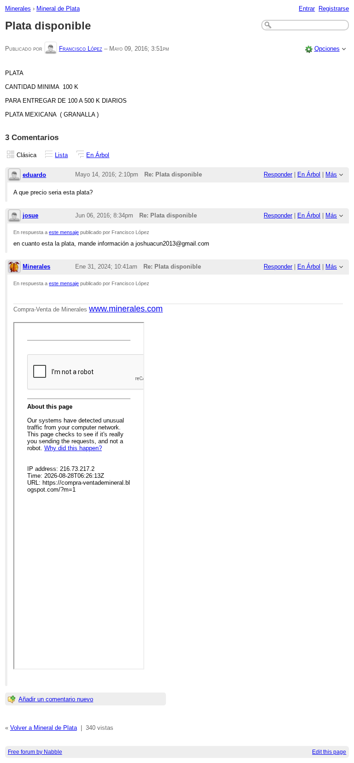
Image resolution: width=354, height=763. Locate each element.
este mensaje (64, 232)
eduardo (34, 174)
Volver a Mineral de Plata (43, 727)
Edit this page (329, 752)
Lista (61, 155)
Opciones (327, 48)
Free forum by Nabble (35, 752)
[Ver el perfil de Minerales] (14, 267)
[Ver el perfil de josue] (14, 216)
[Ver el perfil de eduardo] (14, 175)
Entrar (307, 8)
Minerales (18, 8)
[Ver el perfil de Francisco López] (50, 48)
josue (30, 215)
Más (331, 174)
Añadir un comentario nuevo (55, 699)
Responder (278, 174)
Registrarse (334, 8)
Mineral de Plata (58, 8)
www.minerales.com (126, 308)
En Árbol (97, 155)
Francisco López (80, 48)
